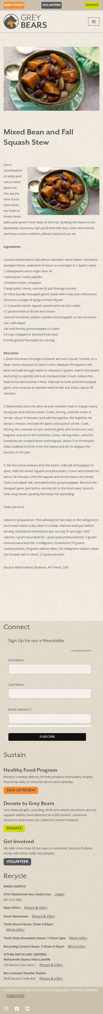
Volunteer (51, 5)
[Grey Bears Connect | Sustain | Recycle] (25, 21)
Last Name (15, 685)
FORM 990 (15, 996)
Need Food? (14, 5)
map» (59, 894)
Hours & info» (35, 908)
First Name (16, 660)
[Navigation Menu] (93, 21)
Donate (92, 5)
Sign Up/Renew (20, 790)
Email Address (19, 710)
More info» (15, 930)
